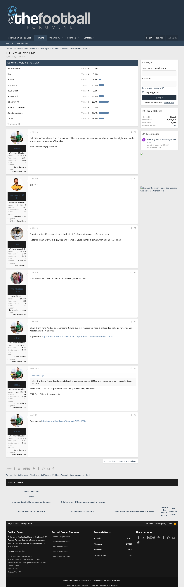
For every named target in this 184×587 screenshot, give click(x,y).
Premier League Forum (61, 536)
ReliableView (13, 569)
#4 (135, 272)
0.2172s (98, 585)
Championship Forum (61, 541)
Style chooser (13, 523)
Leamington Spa (20, 216)
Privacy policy (160, 523)
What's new (54, 37)
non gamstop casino (173, 511)
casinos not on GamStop (82, 511)
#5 (135, 322)
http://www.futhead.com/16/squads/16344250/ (63, 421)
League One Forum (59, 546)
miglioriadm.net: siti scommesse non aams (134, 511)
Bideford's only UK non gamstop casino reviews (83, 502)
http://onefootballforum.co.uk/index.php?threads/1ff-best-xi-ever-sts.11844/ (77, 336)
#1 (135, 132)
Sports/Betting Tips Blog (19, 37)
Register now (169, 102)
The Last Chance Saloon (17, 310)
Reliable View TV (14, 572)
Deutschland (21, 261)
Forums (40, 37)
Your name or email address (155, 68)
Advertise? (21, 551)
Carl (174, 125)
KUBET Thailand (31, 491)
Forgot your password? (153, 87)
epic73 (10, 57)
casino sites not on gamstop (31, 511)
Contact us (149, 523)
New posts (10, 43)
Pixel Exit (117, 580)
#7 (135, 415)
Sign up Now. (13, 546)
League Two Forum (59, 551)
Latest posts (152, 133)
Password (146, 78)
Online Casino (13, 565)
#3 (135, 228)
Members (71, 37)
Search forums (22, 43)
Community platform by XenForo (84, 580)
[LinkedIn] (24, 468)
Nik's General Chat (154, 147)
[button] (62, 38)
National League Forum (61, 556)
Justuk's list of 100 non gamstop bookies (31, 502)
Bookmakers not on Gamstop (20, 556)
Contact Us (88, 37)
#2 (135, 179)
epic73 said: (36, 375)
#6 (135, 368)
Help (170, 523)
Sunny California (20, 167)
